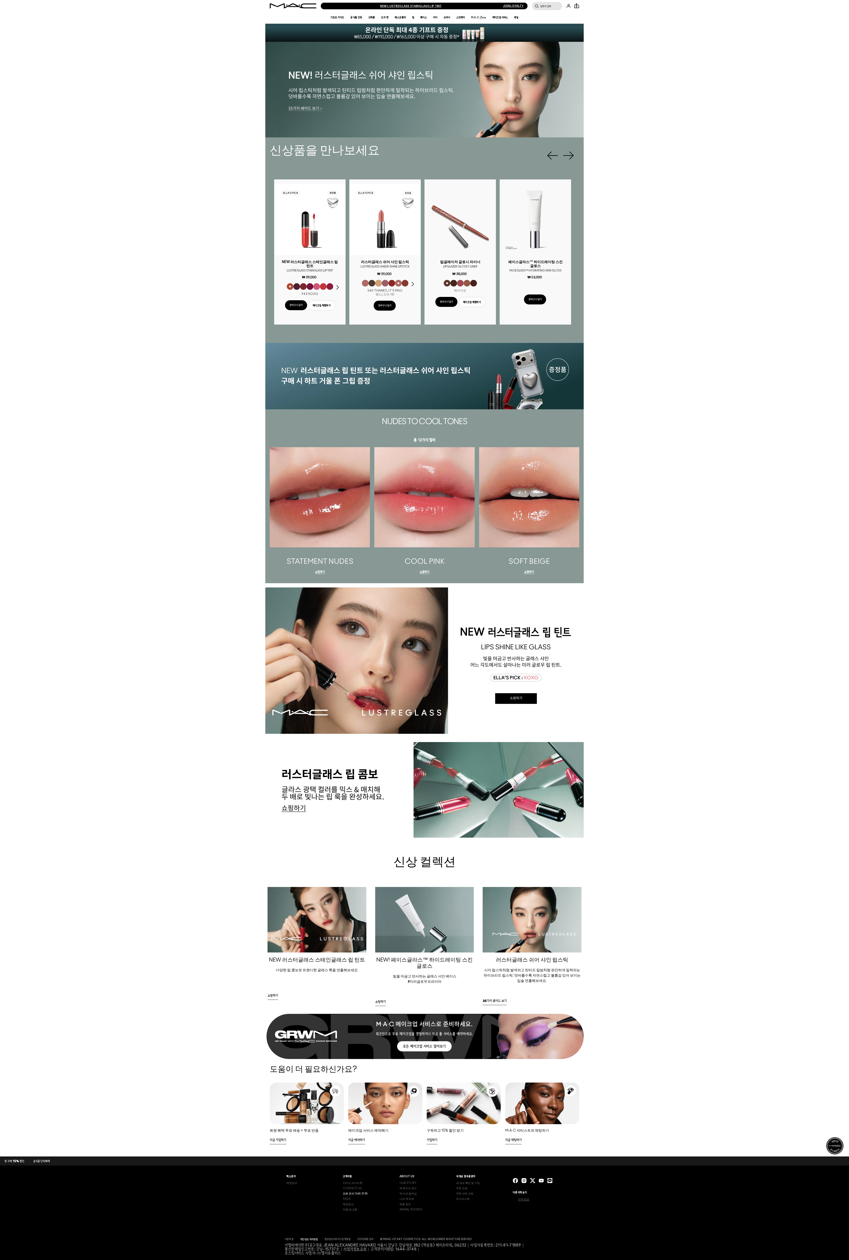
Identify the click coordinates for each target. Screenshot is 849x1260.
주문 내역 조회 (464, 1193)
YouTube (541, 1180)
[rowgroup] (424, 924)
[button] (424, 33)
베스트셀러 (400, 17)
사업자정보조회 (354, 1249)
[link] (320, 572)
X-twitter (532, 1180)
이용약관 (289, 1239)
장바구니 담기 (296, 305)
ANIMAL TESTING (411, 1209)
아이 (435, 17)
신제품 (371, 17)
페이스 (423, 17)
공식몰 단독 (356, 17)
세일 (516, 17)
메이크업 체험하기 (322, 305)
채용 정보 (405, 1204)
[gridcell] (290, 286)
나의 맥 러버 (407, 1199)
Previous (552, 155)
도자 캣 (384, 17)
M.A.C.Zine (478, 17)
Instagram (524, 1180)
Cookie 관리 (365, 1239)
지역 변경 (523, 1199)
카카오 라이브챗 (352, 1183)
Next (568, 155)
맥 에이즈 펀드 (408, 1188)
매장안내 (291, 1183)
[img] (310, 219)
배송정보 (348, 1204)
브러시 (447, 17)
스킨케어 (460, 17)
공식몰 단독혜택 (41, 1161)
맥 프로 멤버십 (408, 1193)
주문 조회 (462, 1188)
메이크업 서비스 (500, 17)
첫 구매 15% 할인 (14, 1161)
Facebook (515, 1180)
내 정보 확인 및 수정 (468, 1183)
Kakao (550, 1180)
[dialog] (310, 265)
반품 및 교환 (350, 1209)
